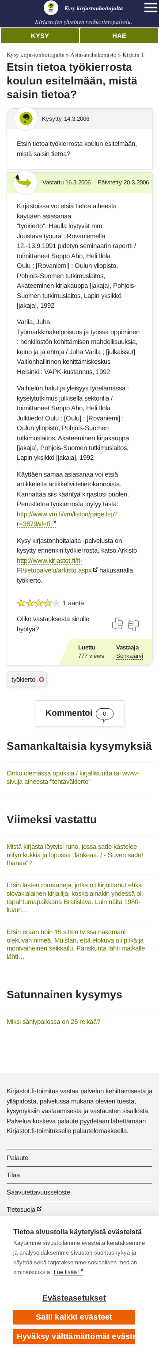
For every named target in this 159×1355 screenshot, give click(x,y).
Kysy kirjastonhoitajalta (35, 54)
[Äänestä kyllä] (118, 623)
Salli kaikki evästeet (74, 1317)
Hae (119, 35)
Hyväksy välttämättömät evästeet (76, 1336)
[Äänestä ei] (133, 625)
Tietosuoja (21, 1209)
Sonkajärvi (129, 656)
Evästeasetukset (74, 1298)
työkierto (23, 679)
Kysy (40, 35)
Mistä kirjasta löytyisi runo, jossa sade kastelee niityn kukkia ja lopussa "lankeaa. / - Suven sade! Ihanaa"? (75, 854)
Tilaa (13, 1175)
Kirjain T (133, 54)
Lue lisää (65, 1272)
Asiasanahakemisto (93, 54)
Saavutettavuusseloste (38, 1192)
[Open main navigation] (150, 7)
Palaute (17, 1157)
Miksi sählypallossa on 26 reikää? (53, 1021)
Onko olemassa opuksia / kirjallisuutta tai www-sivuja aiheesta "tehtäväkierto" (73, 777)
